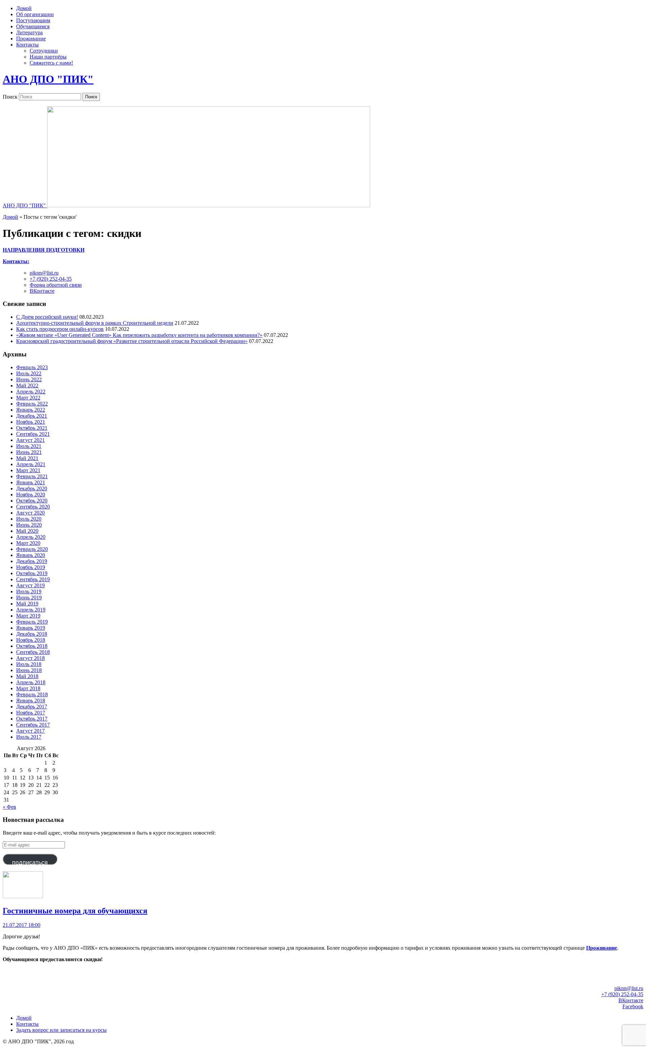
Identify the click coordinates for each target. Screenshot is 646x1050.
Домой (24, 8)
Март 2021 (28, 470)
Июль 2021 (28, 446)
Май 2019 (27, 603)
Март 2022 (28, 397)
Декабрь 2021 (31, 416)
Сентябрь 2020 (33, 507)
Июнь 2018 (29, 670)
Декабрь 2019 (31, 561)
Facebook (632, 1006)
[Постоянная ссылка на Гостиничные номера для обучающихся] (23, 896)
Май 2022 (27, 385)
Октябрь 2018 (31, 646)
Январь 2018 (30, 700)
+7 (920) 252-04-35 (51, 279)
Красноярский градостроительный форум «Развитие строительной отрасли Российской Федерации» (132, 341)
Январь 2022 (30, 410)
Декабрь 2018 (31, 634)
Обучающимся (32, 26)
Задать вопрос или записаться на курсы (61, 1030)
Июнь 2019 (29, 597)
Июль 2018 (28, 664)
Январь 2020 (30, 555)
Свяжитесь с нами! (51, 63)
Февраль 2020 (32, 549)
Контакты (27, 44)
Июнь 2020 (29, 525)
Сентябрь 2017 (33, 725)
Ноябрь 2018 (30, 640)
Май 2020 (27, 531)
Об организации (35, 14)
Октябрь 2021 (31, 428)
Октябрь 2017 (31, 719)
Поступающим (33, 20)
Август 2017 (30, 731)
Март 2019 (28, 616)
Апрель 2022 (30, 391)
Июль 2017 (28, 737)
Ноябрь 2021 (30, 422)
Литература (29, 32)
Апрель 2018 (30, 682)
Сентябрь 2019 (33, 579)
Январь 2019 (30, 628)
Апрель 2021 (30, 464)
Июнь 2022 (29, 379)
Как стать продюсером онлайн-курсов (60, 329)
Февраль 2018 (32, 694)
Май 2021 (27, 458)
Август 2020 (30, 513)
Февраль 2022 (32, 404)
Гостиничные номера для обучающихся (75, 910)
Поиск (10, 96)
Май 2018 (27, 676)
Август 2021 (30, 440)
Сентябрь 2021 (33, 434)
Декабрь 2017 (31, 706)
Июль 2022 (28, 373)
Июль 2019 (28, 591)
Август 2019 (30, 585)
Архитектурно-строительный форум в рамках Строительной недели (94, 323)
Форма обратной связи (56, 285)
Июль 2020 (28, 519)
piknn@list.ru (44, 273)
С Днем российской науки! (47, 317)
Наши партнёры (48, 57)
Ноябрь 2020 (30, 494)
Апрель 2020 (30, 537)
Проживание (31, 38)
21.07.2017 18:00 (21, 925)
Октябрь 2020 (31, 500)
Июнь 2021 (29, 452)
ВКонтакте (42, 291)
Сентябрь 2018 (33, 652)
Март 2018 (28, 688)
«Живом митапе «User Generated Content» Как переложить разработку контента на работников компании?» (139, 335)
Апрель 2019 (30, 609)
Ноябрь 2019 (30, 567)
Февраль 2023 (32, 367)
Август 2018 (30, 658)
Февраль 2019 (32, 622)
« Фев (9, 807)
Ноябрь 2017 (30, 712)
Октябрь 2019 (31, 573)
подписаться (30, 862)
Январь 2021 (30, 482)
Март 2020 (28, 543)
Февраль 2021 (32, 476)
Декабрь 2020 (31, 488)
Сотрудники (44, 51)
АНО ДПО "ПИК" (48, 79)
